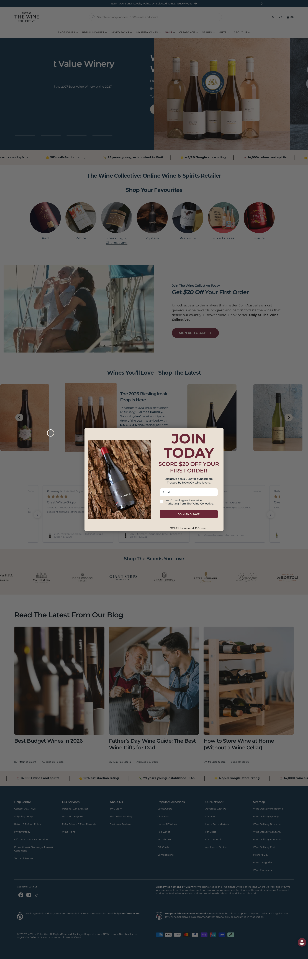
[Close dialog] (50, 433)
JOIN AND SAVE (189, 514)
